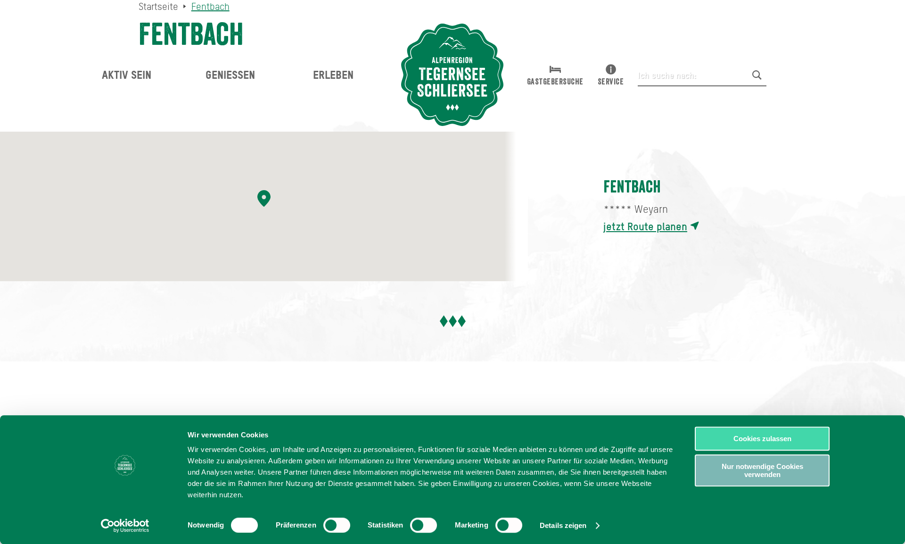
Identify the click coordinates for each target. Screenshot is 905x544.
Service (611, 81)
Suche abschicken (757, 75)
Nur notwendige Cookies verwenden (762, 470)
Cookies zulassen (762, 439)
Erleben (333, 74)
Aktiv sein (126, 74)
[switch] (336, 525)
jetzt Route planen (645, 226)
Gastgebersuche (555, 81)
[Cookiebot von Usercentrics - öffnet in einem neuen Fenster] (125, 526)
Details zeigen (563, 525)
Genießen (230, 74)
